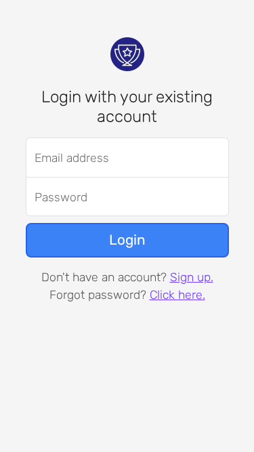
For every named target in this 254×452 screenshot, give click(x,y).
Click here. (177, 295)
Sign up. (191, 277)
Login (127, 240)
